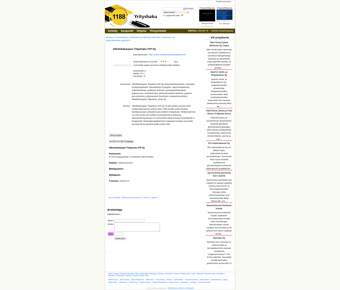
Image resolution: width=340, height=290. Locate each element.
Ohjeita (141, 31)
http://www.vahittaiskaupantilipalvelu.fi (167, 54)
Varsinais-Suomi (204, 282)
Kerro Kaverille (114, 197)
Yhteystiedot (158, 31)
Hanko (116, 274)
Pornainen (112, 275)
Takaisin (154, 197)
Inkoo (137, 274)
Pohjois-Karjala (145, 282)
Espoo (110, 274)
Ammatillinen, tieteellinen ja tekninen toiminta (138, 37)
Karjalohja (153, 274)
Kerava (177, 274)
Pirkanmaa (123, 282)
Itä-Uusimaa (160, 280)
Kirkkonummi (185, 274)
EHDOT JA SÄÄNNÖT (186, 288)
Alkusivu (110, 37)
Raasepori (121, 275)
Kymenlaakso (216, 280)
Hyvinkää (130, 274)
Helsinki (123, 274)
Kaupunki (127, 31)
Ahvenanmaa (113, 280)
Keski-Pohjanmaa (191, 280)
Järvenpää (144, 274)
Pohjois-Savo (174, 282)
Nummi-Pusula (210, 274)
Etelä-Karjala (124, 280)
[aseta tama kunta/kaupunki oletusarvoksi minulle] (207, 31)
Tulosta (147, 197)
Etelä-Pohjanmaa (137, 280)
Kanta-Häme (178, 280)
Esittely (113, 31)
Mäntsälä (200, 274)
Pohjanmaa (133, 282)
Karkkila (161, 274)
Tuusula (135, 275)
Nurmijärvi (220, 274)
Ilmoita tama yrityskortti (132, 197)
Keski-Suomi (204, 280)
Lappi (225, 280)
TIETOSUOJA (172, 288)
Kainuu (169, 280)
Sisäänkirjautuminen (223, 2)
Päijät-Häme (112, 282)
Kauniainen (169, 274)
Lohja (193, 274)
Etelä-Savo (150, 280)
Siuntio (128, 275)
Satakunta (184, 282)
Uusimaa (193, 282)
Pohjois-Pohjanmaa (160, 282)
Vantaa (141, 275)
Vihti (146, 275)
